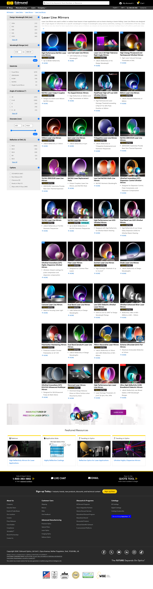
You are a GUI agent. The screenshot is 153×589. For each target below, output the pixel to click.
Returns (44, 507)
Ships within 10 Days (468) (20, 187)
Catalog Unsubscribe (117, 511)
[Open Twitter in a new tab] (111, 553)
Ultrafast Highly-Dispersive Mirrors (127, 460)
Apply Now (120, 516)
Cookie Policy (21, 554)
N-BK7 (24, 78)
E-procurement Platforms (84, 528)
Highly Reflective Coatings (54, 460)
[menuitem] (12, 7)
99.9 (24, 152)
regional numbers (26, 481)
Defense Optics (46, 537)
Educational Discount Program (85, 514)
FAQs (43, 511)
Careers (9, 518)
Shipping (44, 504)
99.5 (24, 149)
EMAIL (95, 478)
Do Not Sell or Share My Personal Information (47, 556)
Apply (35, 60)
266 (24, 30)
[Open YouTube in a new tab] (119, 553)
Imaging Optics (46, 534)
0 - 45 (24, 110)
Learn (33, 8)
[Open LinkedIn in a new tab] (126, 553)
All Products (10, 12)
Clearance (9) (16, 180)
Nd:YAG (24, 82)
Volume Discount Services (83, 511)
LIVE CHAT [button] (60, 478)
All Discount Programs (83, 504)
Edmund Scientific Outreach (84, 524)
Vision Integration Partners (84, 507)
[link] (141, 2)
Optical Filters (46, 527)
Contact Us (143, 8)
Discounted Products (82, 521)
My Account (127, 3)
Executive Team (11, 507)
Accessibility (43, 554)
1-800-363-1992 (132, 8)
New (43, 32)
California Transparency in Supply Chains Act (21, 558)
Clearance (70, 364)
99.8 (24, 146)
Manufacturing (21, 8)
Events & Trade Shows (13, 511)
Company (41, 8)
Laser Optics (19, 12)
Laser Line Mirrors (40, 12)
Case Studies (11, 524)
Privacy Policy (11, 554)
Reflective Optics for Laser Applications (94, 460)
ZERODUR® (24, 75)
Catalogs (115, 504)
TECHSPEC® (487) (17, 173)
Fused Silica (24, 72)
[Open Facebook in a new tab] (103, 553)
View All (14, 40)
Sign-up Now (110, 491)
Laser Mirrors (29, 12)
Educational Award (82, 518)
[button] (133, 8)
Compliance (10, 528)
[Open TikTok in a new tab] (141, 553)
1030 (24, 36)
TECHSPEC (10, 531)
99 (24, 155)
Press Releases (11, 521)
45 (24, 97)
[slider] (11, 57)
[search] (76, 3)
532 (24, 26)
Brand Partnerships (13, 535)
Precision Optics (46, 523)
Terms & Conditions (32, 554)
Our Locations (11, 514)
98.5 (24, 159)
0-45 (24, 100)
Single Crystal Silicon (24, 85)
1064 (24, 23)
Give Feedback (46, 514)
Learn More (118, 412)
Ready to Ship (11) (17, 183)
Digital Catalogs (116, 507)
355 (24, 33)
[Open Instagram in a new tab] (134, 553)
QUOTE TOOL (126, 478)
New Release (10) (17, 177)
